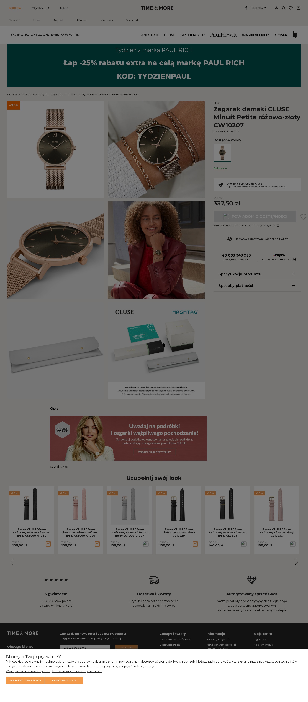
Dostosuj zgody (64, 680)
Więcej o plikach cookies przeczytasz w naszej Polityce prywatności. (54, 671)
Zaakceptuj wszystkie (25, 680)
